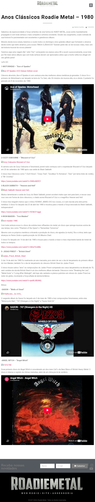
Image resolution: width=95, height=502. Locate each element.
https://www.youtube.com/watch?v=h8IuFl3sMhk (21, 247)
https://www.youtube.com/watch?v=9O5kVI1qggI (21, 212)
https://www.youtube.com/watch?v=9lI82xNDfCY (21, 181)
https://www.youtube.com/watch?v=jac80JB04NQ (21, 280)
